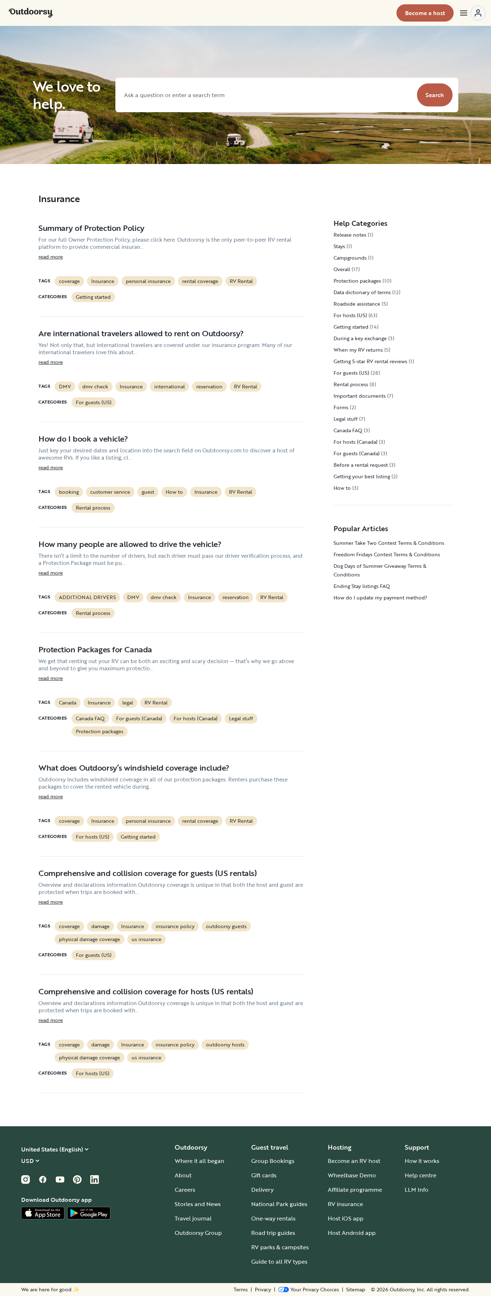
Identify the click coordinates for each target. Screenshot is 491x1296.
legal (127, 702)
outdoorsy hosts (225, 1044)
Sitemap (355, 1289)
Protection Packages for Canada (95, 649)
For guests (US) (93, 402)
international (169, 386)
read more (50, 256)
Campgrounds (350, 257)
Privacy (263, 1289)
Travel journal (193, 1218)
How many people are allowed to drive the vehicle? (129, 544)
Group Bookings (272, 1160)
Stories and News (198, 1204)
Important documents (360, 396)
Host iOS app (345, 1218)
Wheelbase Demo (352, 1175)
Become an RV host (354, 1160)
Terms (241, 1289)
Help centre (420, 1175)
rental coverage (200, 281)
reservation (209, 386)
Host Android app (352, 1232)
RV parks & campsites (280, 1247)
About (183, 1175)
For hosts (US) (92, 836)
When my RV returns (358, 349)
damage (100, 926)
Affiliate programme (355, 1189)
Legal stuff (241, 718)
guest (148, 492)
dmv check (95, 386)
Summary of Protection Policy (91, 228)
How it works (422, 1160)
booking (69, 492)
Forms (341, 407)
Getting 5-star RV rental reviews (370, 361)
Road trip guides (273, 1232)
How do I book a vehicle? (83, 438)
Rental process (93, 507)
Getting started (93, 297)
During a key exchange (360, 338)
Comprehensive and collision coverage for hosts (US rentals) (145, 991)
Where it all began (199, 1160)
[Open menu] (472, 13)
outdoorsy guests (226, 926)
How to (174, 492)
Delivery (262, 1189)
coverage (69, 281)
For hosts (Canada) (195, 718)
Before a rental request (361, 465)
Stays (339, 246)
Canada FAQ (90, 718)
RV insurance (345, 1204)
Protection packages (99, 731)
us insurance (146, 939)
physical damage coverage (89, 939)
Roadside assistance (357, 303)
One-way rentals (273, 1218)
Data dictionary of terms (362, 292)
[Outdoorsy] (31, 13)
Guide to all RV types (279, 1261)
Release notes (350, 234)
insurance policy (175, 926)
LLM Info (416, 1189)
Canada (67, 702)
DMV (65, 386)
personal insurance (148, 281)
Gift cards (263, 1175)
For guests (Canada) (139, 718)
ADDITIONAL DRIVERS (87, 597)
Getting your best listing (362, 476)
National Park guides (279, 1204)
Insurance (102, 281)
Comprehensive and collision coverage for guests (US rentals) (147, 873)
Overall (342, 269)
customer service (110, 492)
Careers (185, 1189)
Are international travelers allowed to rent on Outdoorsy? (141, 333)
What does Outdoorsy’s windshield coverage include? (133, 768)
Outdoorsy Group (198, 1232)
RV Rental (241, 281)
